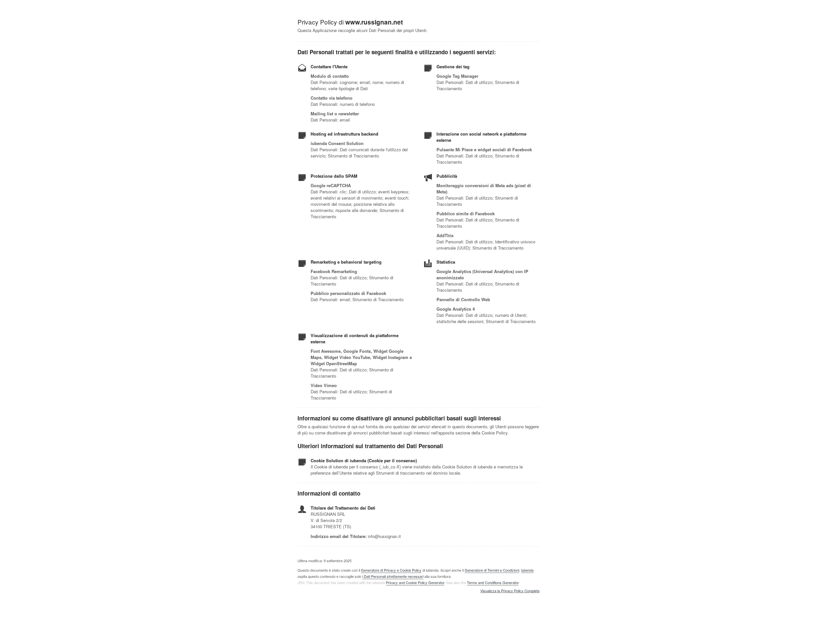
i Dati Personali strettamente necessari (392, 576)
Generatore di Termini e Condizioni (492, 570)
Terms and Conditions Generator (493, 582)
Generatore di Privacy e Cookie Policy (391, 570)
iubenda (527, 570)
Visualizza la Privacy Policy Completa (509, 591)
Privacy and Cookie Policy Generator (415, 582)
